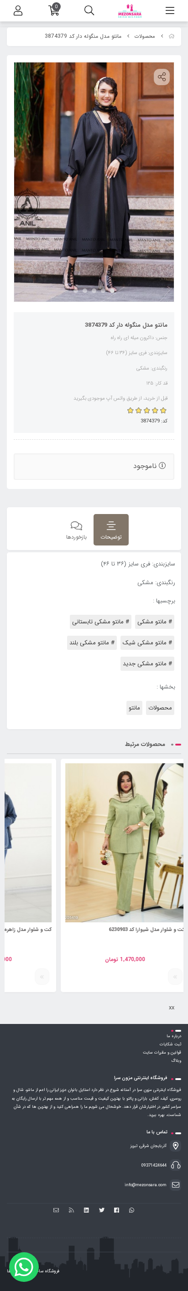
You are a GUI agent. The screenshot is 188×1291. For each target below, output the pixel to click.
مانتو (134, 708)
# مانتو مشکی (154, 622)
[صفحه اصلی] (171, 37)
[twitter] (101, 1211)
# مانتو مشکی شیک (147, 643)
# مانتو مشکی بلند (92, 643)
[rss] (71, 1211)
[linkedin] (86, 1211)
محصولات (145, 37)
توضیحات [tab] (111, 537)
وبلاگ (176, 1061)
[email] (56, 1211)
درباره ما (174, 1036)
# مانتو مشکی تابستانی (100, 622)
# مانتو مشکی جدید (147, 664)
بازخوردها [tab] (76, 537)
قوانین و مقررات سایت (162, 1052)
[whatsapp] (131, 1211)
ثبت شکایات (170, 1044)
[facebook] (116, 1211)
